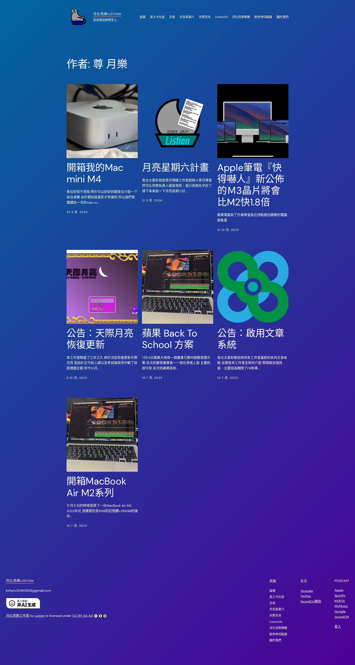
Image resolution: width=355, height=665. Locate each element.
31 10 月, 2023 (228, 230)
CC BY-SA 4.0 (82, 616)
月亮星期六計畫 (175, 167)
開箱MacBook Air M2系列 (96, 487)
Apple (338, 590)
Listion (40, 616)
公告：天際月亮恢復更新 (100, 339)
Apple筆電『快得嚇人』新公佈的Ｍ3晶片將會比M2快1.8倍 (250, 185)
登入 (337, 626)
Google (340, 611)
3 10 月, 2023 (77, 378)
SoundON (341, 617)
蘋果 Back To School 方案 (169, 339)
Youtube (306, 591)
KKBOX (339, 601)
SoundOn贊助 (310, 601)
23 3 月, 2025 (77, 212)
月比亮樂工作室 (17, 616)
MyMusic (341, 606)
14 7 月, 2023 (152, 378)
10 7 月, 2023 (227, 378)
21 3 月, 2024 (152, 200)
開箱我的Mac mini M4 (95, 173)
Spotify (339, 595)
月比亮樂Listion (107, 14)
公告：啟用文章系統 (250, 339)
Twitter (305, 596)
